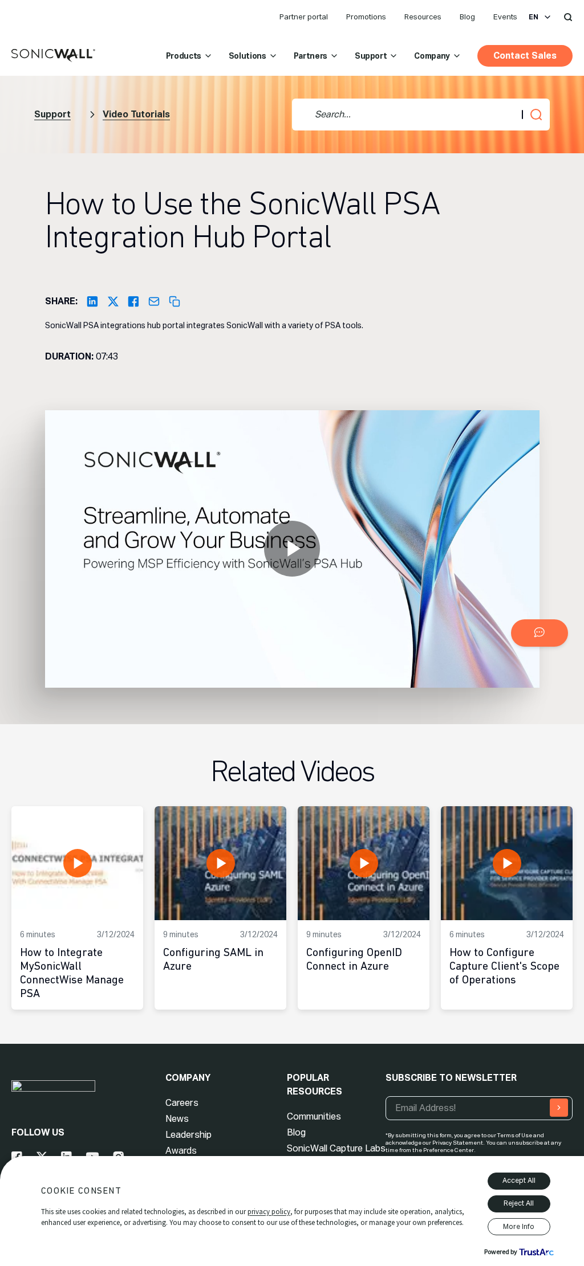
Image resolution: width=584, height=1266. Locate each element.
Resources (422, 17)
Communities (314, 1116)
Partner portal (303, 17)
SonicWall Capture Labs (336, 1148)
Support (371, 55)
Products (183, 55)
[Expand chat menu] (539, 633)
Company (432, 55)
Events (505, 17)
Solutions (247, 55)
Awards (181, 1150)
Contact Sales (525, 55)
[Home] (53, 56)
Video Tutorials (136, 114)
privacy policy (269, 1211)
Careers (181, 1102)
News (177, 1118)
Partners (310, 55)
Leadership (188, 1134)
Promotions (366, 17)
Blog (467, 17)
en (533, 17)
